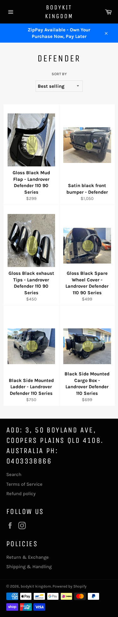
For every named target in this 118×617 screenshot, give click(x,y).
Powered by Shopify (70, 586)
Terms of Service (24, 484)
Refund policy (21, 493)
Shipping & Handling (29, 566)
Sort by (59, 74)
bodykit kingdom (59, 12)
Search (13, 474)
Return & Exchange (27, 557)
